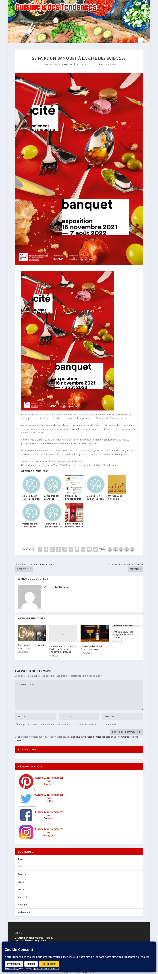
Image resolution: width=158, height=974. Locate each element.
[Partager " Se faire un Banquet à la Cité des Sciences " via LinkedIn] (71, 549)
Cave (20, 858)
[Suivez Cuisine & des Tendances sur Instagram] (41, 839)
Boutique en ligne (24, 937)
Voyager (22, 904)
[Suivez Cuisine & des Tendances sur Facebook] (41, 822)
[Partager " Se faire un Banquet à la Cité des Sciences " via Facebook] (40, 549)
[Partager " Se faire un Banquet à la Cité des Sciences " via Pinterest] (65, 549)
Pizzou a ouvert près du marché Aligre (31, 646)
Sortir (94, 64)
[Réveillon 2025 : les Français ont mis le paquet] (126, 626)
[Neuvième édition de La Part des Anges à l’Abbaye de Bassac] (63, 633)
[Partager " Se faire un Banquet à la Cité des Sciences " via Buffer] (77, 549)
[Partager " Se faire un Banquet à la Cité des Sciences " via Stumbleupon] (83, 549)
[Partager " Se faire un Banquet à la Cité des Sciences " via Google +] (52, 549)
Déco (20, 866)
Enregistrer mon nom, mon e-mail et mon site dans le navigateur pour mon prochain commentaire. (68, 724)
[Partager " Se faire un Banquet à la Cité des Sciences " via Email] (89, 549)
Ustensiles (23, 897)
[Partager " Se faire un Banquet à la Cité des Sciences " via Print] (95, 549)
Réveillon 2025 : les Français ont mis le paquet (123, 634)
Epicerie (22, 874)
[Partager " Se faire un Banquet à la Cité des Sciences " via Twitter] (46, 549)
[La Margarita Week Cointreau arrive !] (95, 633)
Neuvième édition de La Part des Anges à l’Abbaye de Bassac (62, 649)
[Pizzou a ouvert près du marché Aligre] (32, 633)
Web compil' (24, 912)
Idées (21, 881)
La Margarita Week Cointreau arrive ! (91, 647)
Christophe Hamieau (63, 64)
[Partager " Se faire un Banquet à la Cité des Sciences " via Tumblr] (58, 549)
